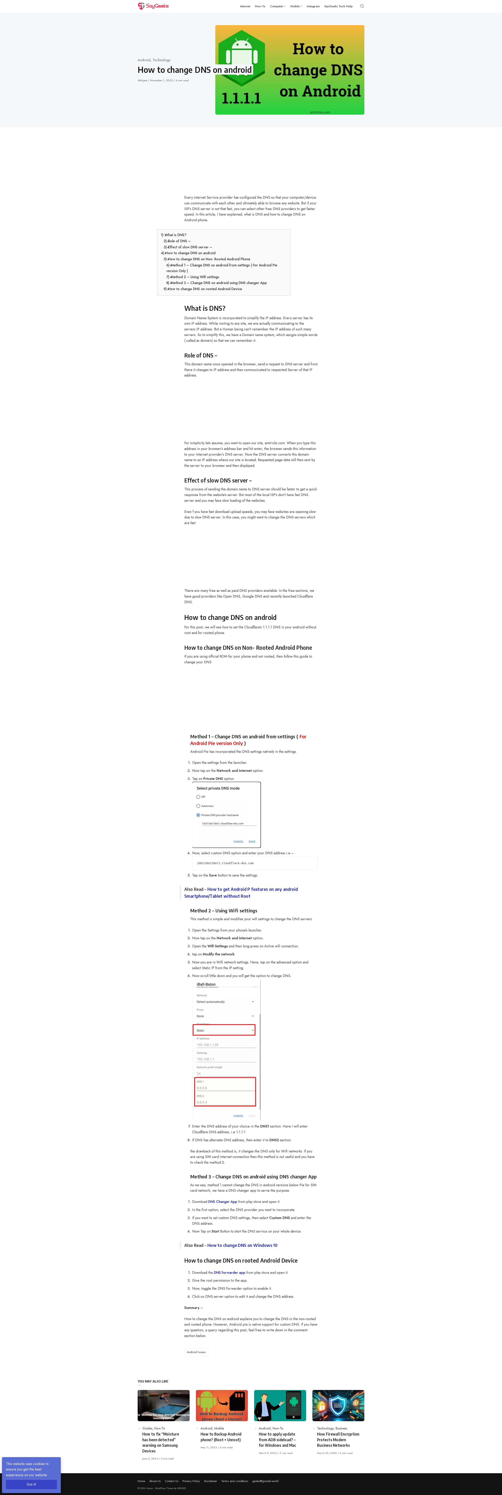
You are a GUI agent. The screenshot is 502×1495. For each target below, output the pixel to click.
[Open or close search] (362, 6)
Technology (162, 60)
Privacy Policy (191, 1481)
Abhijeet (143, 80)
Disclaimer (210, 1481)
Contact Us (171, 1481)
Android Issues (196, 1352)
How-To (159, 1428)
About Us (155, 1481)
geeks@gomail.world (265, 1481)
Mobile (219, 1428)
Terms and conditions (234, 1481)
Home (141, 1481)
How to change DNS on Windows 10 (242, 1245)
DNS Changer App (222, 1201)
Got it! (31, 1484)
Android (144, 60)
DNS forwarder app (229, 1272)
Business (341, 1428)
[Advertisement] (223, 165)
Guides (147, 1428)
